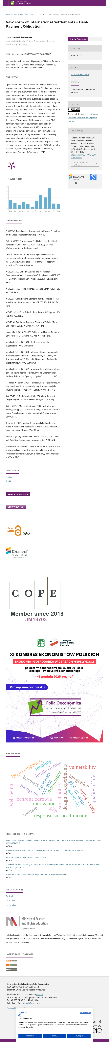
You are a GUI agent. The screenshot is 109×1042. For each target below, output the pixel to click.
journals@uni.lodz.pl (31, 1003)
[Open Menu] (6, 3)
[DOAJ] (14, 536)
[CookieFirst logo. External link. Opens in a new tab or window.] (19, 1015)
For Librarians (11, 905)
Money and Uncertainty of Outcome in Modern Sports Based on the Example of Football (44, 851)
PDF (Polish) (79, 39)
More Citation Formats (80, 164)
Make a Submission (18, 494)
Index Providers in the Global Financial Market (26, 858)
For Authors (10, 901)
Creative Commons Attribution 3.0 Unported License (83, 117)
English (9, 477)
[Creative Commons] (26, 536)
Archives (18, 14)
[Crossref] (17, 558)
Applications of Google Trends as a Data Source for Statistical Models (36, 875)
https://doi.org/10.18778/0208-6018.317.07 (31, 54)
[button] (22, 1012)
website (39, 995)
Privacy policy (85, 1013)
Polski (8, 482)
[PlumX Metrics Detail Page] (11, 165)
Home (9, 14)
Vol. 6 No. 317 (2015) (34, 14)
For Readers (10, 896)
